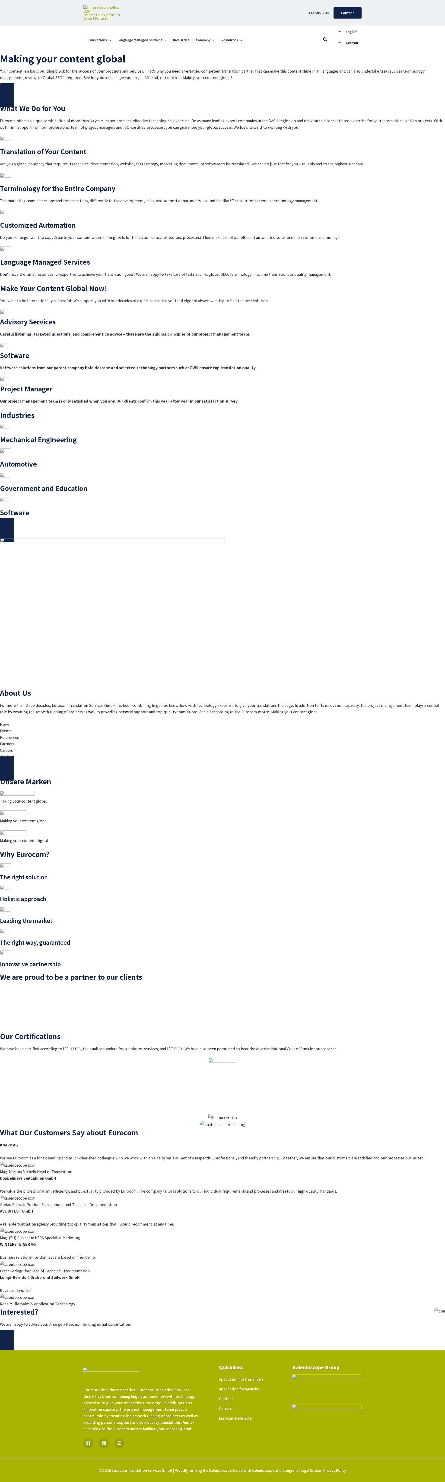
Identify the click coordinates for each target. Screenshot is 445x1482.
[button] (348, 13)
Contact (226, 1398)
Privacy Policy (334, 1470)
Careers (225, 1408)
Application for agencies (239, 1388)
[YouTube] (119, 1443)
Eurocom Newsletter (236, 1418)
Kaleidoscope (263, 1470)
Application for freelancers (241, 1379)
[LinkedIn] (104, 1443)
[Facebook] (88, 1443)
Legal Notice (310, 1470)
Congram (290, 1470)
